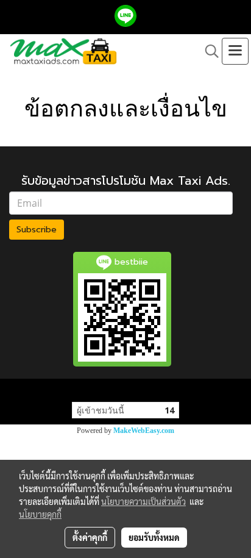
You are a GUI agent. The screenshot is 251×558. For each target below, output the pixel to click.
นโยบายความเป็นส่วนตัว (143, 501)
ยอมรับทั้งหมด (154, 537)
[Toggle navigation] (235, 51)
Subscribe (36, 229)
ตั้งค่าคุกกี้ (89, 537)
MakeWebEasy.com (143, 430)
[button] (208, 51)
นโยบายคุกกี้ (40, 514)
